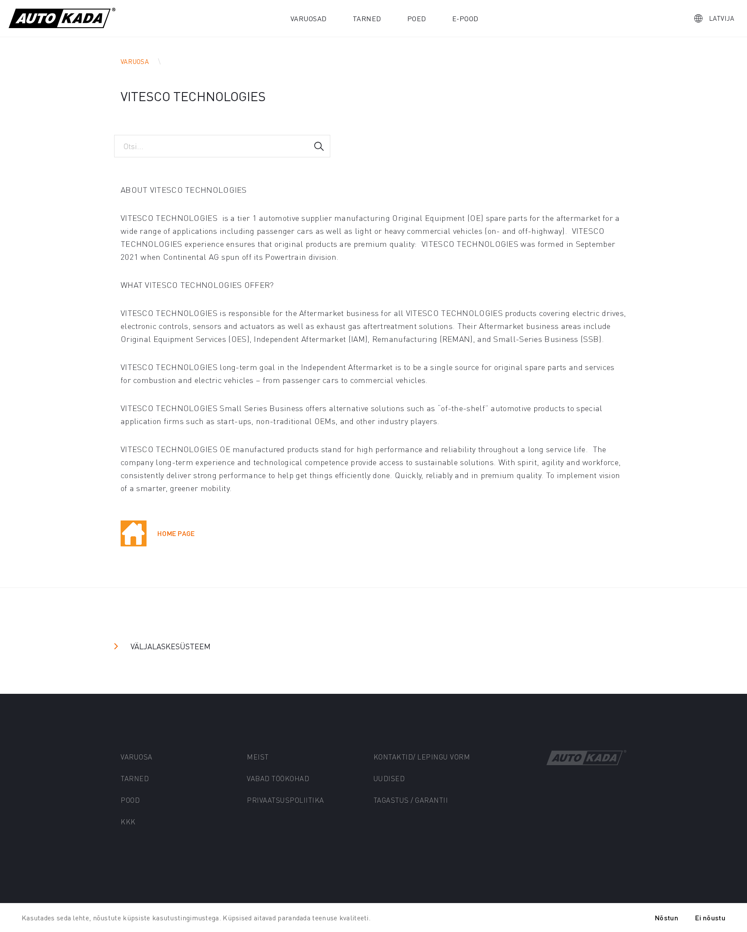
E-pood (465, 18)
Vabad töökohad (278, 778)
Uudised (389, 778)
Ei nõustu (710, 917)
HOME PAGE (176, 533)
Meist (258, 756)
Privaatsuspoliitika (285, 799)
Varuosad (308, 18)
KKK (128, 821)
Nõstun (666, 917)
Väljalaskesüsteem (171, 646)
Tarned (367, 18)
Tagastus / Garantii (411, 799)
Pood (130, 799)
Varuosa (135, 61)
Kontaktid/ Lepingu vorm (422, 756)
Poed (416, 18)
